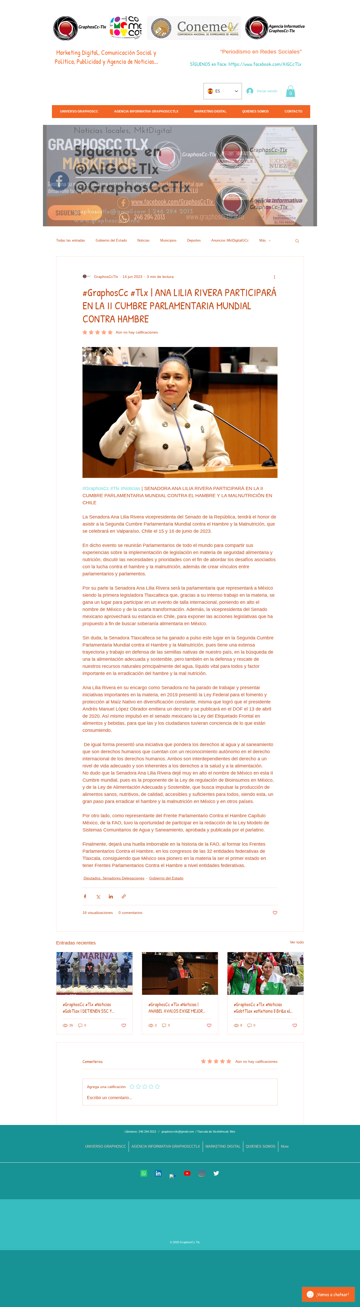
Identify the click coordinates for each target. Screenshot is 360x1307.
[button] (290, 91)
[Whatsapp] (143, 1173)
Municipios (168, 240)
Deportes (194, 240)
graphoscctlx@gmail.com (178, 1131)
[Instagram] (201, 1173)
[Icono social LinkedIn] (158, 1173)
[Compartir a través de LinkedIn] (110, 896)
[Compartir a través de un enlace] (123, 896)
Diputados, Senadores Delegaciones (114, 878)
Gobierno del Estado (111, 240)
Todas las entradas (70, 240)
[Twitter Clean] (216, 1173)
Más (262, 240)
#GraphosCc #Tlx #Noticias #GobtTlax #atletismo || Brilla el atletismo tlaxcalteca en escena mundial (263, 1007)
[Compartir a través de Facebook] (84, 896)
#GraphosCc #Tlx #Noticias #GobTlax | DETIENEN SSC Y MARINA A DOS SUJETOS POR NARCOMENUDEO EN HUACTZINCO (93, 1007)
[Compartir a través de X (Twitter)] (97, 896)
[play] (314, 222)
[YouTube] (187, 1173)
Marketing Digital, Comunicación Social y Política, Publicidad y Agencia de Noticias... (106, 57)
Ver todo (297, 942)
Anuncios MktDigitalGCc (230, 240)
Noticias (143, 240)
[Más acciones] (274, 276)
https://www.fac (244, 63)
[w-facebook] (172, 1177)
